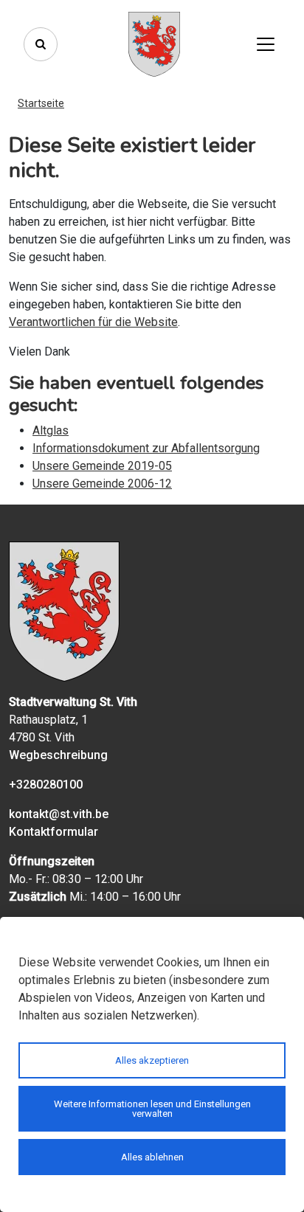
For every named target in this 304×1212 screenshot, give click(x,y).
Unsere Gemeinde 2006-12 (102, 484)
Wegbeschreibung (58, 755)
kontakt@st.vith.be (58, 814)
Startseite (41, 103)
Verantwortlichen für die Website (93, 322)
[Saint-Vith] (154, 44)
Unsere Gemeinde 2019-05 (102, 466)
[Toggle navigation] (265, 44)
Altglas (50, 430)
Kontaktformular (53, 832)
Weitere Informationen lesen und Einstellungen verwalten (152, 1108)
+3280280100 (46, 785)
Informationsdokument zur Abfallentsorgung (146, 448)
